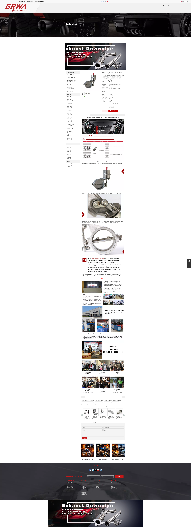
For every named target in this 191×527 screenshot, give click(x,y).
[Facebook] (102, 1)
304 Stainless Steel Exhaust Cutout (87, 402)
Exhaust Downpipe (84, 486)
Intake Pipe (98, 489)
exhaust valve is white (98, 402)
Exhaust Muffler (83, 482)
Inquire (105, 110)
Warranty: (103, 91)
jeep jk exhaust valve (108, 400)
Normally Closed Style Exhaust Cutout (88, 400)
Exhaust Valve (83, 492)
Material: (103, 95)
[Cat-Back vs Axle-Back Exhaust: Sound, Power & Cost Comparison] (118, 450)
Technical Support (114, 485)
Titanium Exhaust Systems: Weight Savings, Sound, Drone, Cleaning (87, 459)
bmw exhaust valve (107, 402)
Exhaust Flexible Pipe (84, 489)
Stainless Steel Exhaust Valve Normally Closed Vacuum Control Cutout (87, 419)
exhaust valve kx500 (115, 402)
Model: (103, 81)
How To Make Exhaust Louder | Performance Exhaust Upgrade (102, 459)
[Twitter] (106, 1)
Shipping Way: (104, 100)
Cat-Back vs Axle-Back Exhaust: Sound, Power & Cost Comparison (118, 459)
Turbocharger (98, 482)
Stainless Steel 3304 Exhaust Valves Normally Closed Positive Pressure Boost (119, 419)
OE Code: (103, 85)
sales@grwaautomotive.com (39, 1)
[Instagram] (110, 1)
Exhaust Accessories (84, 494)
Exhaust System (83, 488)
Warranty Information (114, 488)
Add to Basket (114, 110)
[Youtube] (108, 1)
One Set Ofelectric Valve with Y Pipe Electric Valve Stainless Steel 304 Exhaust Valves (103, 419)
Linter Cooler (98, 488)
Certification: (104, 84)
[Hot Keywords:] (126, 1)
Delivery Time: (104, 97)
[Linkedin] (104, 1)
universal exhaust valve (117, 400)
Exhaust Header (83, 487)
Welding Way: (104, 98)
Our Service (113, 487)
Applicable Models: (105, 87)
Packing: (103, 101)
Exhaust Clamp (83, 493)
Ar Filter (97, 485)
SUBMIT (85, 438)
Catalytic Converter (84, 485)
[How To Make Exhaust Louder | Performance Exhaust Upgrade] (103, 450)
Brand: (103, 82)
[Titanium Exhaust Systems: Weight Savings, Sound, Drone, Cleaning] (87, 450)
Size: (103, 88)
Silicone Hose (98, 487)
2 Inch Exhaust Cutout (99, 400)
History (112, 486)
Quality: (103, 94)
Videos (112, 482)
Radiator (97, 486)
